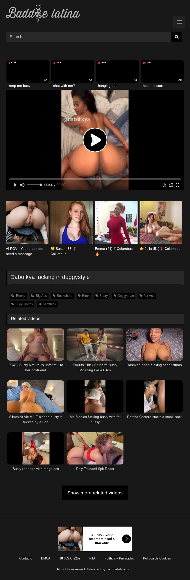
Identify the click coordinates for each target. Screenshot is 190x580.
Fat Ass (149, 296)
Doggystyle (126, 296)
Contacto (25, 558)
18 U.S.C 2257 (69, 558)
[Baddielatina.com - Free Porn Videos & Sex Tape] (95, 14)
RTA (92, 558)
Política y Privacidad (119, 558)
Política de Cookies (157, 558)
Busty (103, 296)
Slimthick (49, 304)
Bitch (86, 296)
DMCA (45, 558)
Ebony (20, 296)
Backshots (64, 296)
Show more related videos (95, 492)
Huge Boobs (24, 304)
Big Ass (41, 296)
